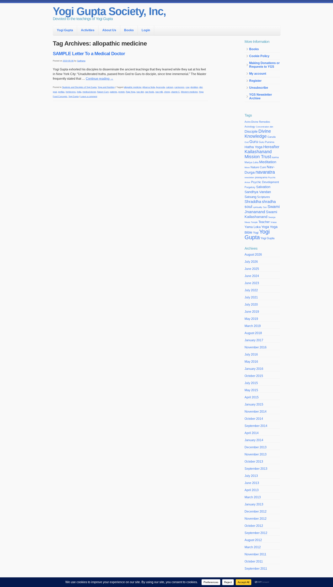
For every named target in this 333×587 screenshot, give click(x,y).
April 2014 (252, 433)
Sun (265, 207)
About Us (109, 30)
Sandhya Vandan (258, 192)
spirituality (257, 207)
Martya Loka (251, 162)
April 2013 (252, 490)
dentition (194, 87)
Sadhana (81, 61)
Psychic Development (265, 182)
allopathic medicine (132, 87)
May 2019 (251, 318)
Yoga (265, 227)
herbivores (71, 92)
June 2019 (252, 311)
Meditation (267, 162)
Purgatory (250, 187)
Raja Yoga (130, 92)
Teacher (264, 222)
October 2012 (254, 525)
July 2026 (251, 261)
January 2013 (254, 504)
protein (121, 92)
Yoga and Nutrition (106, 87)
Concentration (262, 127)
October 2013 (254, 461)
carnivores (179, 87)
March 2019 (253, 326)
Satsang (250, 196)
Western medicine (189, 92)
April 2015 (252, 397)
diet (201, 87)
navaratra (265, 172)
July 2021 (251, 297)
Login (146, 30)
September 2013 (256, 468)
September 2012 (256, 533)
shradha (269, 201)
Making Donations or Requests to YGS (264, 64)
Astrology (250, 126)
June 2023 (252, 283)
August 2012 (253, 540)
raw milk (159, 92)
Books (129, 30)
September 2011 (256, 568)
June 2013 (252, 483)
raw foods (149, 92)
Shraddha (253, 201)
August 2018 (253, 333)
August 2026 (253, 254)
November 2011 (255, 554)
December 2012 (256, 511)
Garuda (271, 136)
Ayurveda (160, 87)
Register (255, 80)
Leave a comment (88, 96)
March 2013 (253, 497)
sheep (167, 92)
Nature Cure (103, 92)
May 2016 (251, 361)
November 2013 (256, 454)
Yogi (255, 232)
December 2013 (256, 447)
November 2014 (256, 411)
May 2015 (251, 390)
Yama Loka (253, 227)
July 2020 (251, 304)
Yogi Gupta (65, 30)
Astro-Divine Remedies (257, 121)
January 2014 (254, 440)
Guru (253, 141)
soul (248, 206)
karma (275, 157)
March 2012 (253, 547)
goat (55, 92)
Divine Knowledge (258, 134)
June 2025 (252, 268)
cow (187, 87)
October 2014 (254, 418)
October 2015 (254, 376)
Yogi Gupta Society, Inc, (109, 11)
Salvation (263, 187)
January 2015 (254, 404)
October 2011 (254, 561)
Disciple (251, 131)
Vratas (274, 222)
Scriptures (263, 196)
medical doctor (89, 92)
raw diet (140, 92)
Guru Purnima (266, 142)
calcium (169, 87)
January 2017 (254, 340)
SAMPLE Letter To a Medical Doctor (89, 53)
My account (257, 73)
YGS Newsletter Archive (260, 96)
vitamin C (175, 92)
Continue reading (99, 78)
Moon (247, 167)
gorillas (61, 92)
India (79, 92)
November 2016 (256, 347)
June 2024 (252, 276)
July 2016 (251, 354)
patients (113, 92)
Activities (87, 30)
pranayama (261, 177)
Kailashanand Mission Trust (258, 154)
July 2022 (251, 290)
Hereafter (271, 147)
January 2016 (254, 368)
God (247, 142)
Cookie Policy (259, 56)
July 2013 (251, 475)
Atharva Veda (148, 87)
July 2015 (251, 383)
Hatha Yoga (253, 147)
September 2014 (256, 425)
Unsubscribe (258, 87)
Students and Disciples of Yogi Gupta (79, 87)
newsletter (249, 177)
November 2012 (256, 518)
